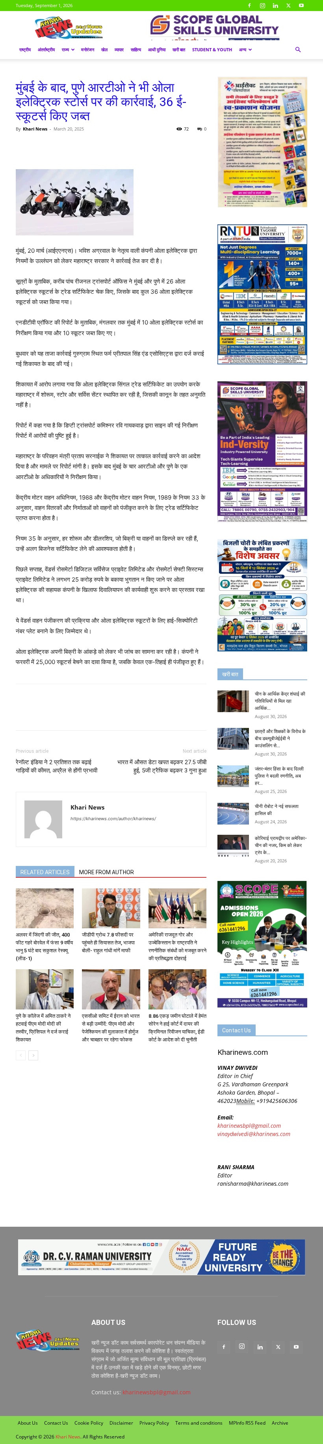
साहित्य (136, 49)
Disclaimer (121, 1423)
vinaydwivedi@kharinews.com (253, 1134)
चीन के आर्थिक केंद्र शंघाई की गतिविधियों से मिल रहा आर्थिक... (280, 701)
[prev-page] (21, 1055)
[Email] (96, 147)
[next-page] (33, 1055)
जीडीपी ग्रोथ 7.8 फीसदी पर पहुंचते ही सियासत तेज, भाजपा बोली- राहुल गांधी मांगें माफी (108, 942)
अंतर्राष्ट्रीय (46, 49)
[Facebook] (249, 5)
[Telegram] (78, 147)
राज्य (65, 49)
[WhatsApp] (60, 147)
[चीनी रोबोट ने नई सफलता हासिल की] (233, 814)
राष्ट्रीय (25, 49)
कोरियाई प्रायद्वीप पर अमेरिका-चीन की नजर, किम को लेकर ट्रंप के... (281, 845)
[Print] (114, 147)
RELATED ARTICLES (45, 872)
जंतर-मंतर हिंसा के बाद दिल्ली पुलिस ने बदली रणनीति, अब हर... (279, 776)
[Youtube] (301, 5)
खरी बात (179, 49)
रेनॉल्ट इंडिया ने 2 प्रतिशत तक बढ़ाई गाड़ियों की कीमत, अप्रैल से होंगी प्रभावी (56, 766)
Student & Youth (212, 49)
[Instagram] (262, 5)
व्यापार (119, 49)
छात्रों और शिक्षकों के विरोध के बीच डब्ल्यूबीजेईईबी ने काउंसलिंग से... (280, 738)
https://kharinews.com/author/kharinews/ (113, 818)
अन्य (242, 49)
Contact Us (56, 1423)
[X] (288, 5)
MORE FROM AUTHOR (106, 872)
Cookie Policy (88, 1423)
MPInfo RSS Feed (247, 1423)
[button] (297, 50)
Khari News (35, 129)
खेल (104, 49)
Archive (280, 1423)
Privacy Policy (154, 1423)
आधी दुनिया (156, 49)
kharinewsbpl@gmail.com (249, 1125)
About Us (28, 1423)
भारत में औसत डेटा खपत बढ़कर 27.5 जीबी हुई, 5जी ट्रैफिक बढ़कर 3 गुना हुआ (161, 766)
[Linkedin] (275, 5)
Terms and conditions (199, 1423)
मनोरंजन (87, 49)
